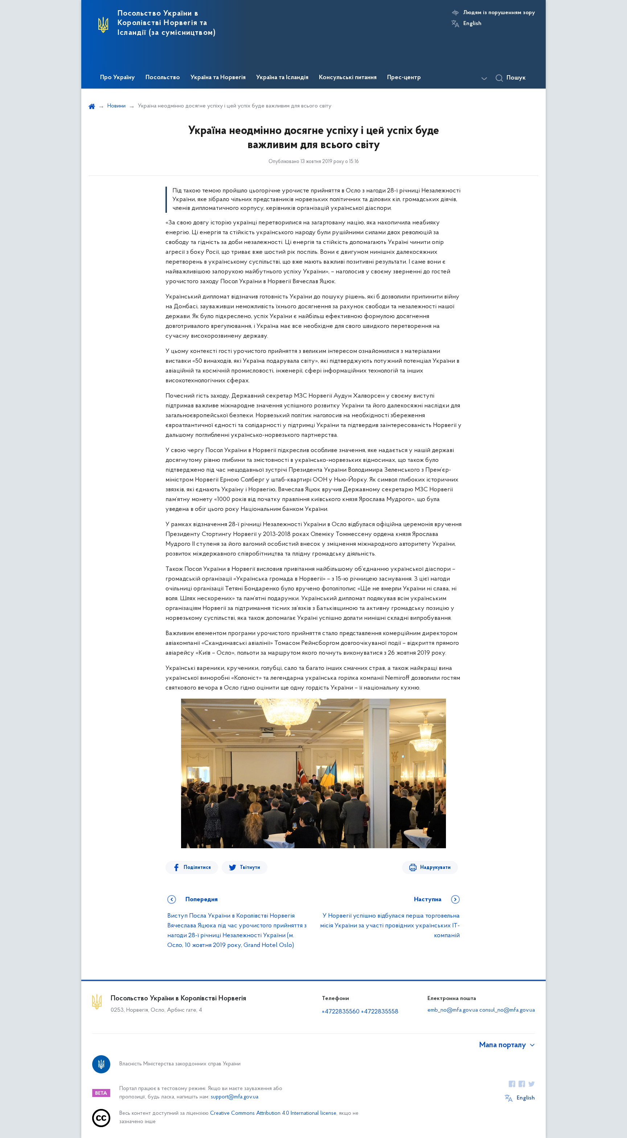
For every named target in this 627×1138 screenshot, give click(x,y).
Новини (116, 106)
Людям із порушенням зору (499, 13)
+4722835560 (341, 1012)
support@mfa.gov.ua (234, 1097)
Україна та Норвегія (218, 77)
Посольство (163, 77)
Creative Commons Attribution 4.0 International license (273, 1113)
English (472, 24)
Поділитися (197, 867)
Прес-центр (404, 77)
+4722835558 (379, 1012)
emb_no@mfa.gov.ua (452, 1010)
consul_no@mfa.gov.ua (507, 1010)
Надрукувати (435, 867)
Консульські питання (348, 77)
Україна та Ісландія (282, 77)
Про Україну (117, 77)
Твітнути (250, 867)
